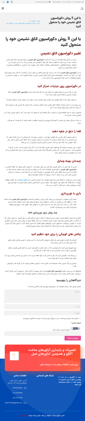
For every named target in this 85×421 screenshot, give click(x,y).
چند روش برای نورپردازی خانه (42, 212)
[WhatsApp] (4, 2)
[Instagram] (12, 2)
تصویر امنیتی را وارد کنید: (61, 330)
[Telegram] (8, 2)
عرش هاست (24, 415)
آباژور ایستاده (22, 180)
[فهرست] (2, 8)
